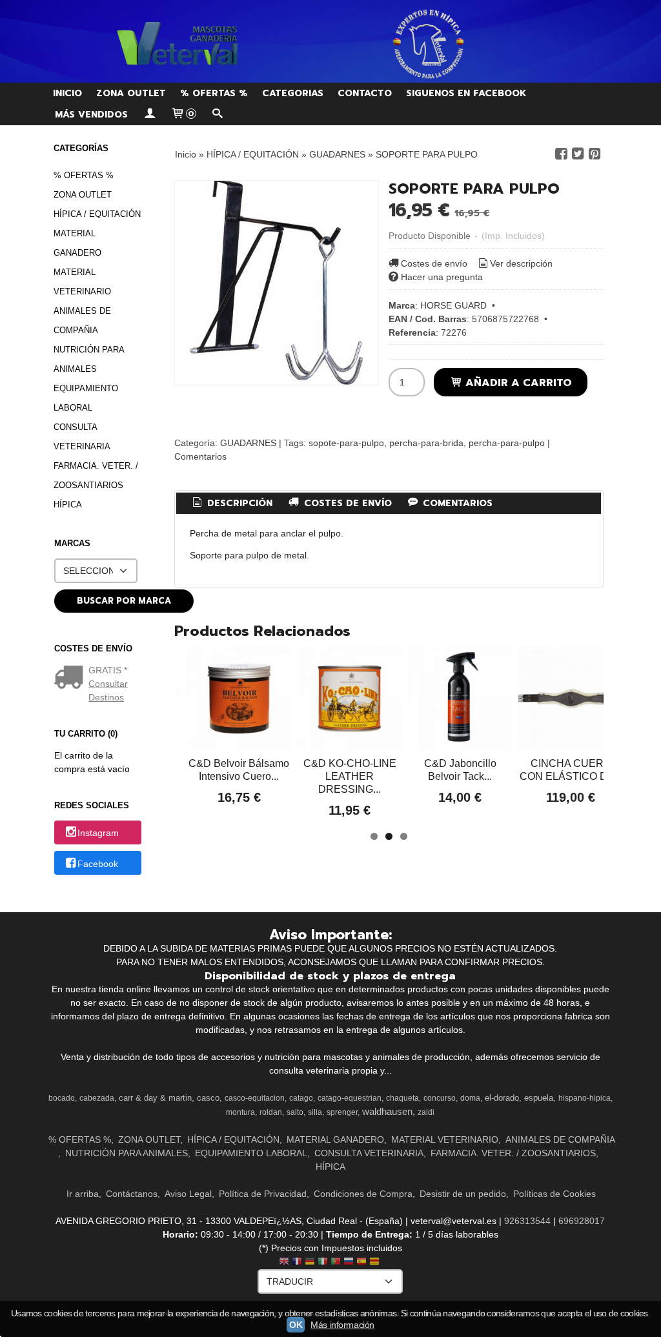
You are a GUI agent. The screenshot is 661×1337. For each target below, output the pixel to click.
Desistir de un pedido (463, 1194)
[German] (310, 1262)
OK (295, 1325)
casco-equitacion (255, 1098)
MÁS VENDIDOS (91, 114)
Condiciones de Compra (363, 1194)
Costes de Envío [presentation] (346, 503)
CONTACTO (365, 93)
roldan (270, 1112)
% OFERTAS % (214, 93)
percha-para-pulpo (507, 443)
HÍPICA (68, 504)
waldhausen (387, 1112)
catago (301, 1098)
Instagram (98, 833)
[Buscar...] (217, 114)
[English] (284, 1262)
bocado (61, 1098)
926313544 (527, 1221)
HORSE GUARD (453, 305)
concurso (439, 1098)
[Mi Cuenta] (149, 114)
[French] (297, 1262)
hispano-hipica (584, 1098)
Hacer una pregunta (442, 277)
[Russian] (348, 1262)
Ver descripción (521, 263)
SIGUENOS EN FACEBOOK (466, 93)
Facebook (97, 864)
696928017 (581, 1221)
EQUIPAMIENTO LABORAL (86, 398)
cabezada (96, 1098)
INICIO (67, 93)
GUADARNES (248, 443)
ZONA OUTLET (131, 93)
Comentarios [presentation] (456, 503)
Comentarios (200, 456)
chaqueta (402, 1098)
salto (295, 1112)
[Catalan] (375, 1262)
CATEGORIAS (292, 93)
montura (240, 1112)
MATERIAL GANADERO (77, 243)
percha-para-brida (426, 443)
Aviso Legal (188, 1194)
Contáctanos (132, 1194)
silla (315, 1112)
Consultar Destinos (108, 690)
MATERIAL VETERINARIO (82, 281)
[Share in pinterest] (594, 153)
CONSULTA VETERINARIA (82, 436)
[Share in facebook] (561, 153)
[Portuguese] (335, 1262)
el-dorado (502, 1098)
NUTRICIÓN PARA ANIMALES (89, 359)
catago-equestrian (349, 1098)
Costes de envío (434, 263)
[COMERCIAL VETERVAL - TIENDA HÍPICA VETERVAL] (330, 41)
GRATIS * (107, 670)
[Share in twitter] (577, 153)
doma (470, 1098)
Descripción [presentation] (238, 503)
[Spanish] (361, 1262)
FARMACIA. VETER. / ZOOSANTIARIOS (96, 475)
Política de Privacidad (263, 1194)
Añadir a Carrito (517, 382)
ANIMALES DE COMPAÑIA (82, 320)
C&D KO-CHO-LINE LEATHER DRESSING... (349, 776)
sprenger (342, 1112)
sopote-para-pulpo (346, 443)
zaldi (426, 1112)
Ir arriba (82, 1194)
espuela (538, 1098)
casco (208, 1098)
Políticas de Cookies (554, 1194)
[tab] (231, 504)
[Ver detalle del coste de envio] (71, 678)
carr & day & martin (155, 1098)
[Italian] (323, 1262)
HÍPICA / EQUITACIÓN (97, 214)
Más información (342, 1325)
